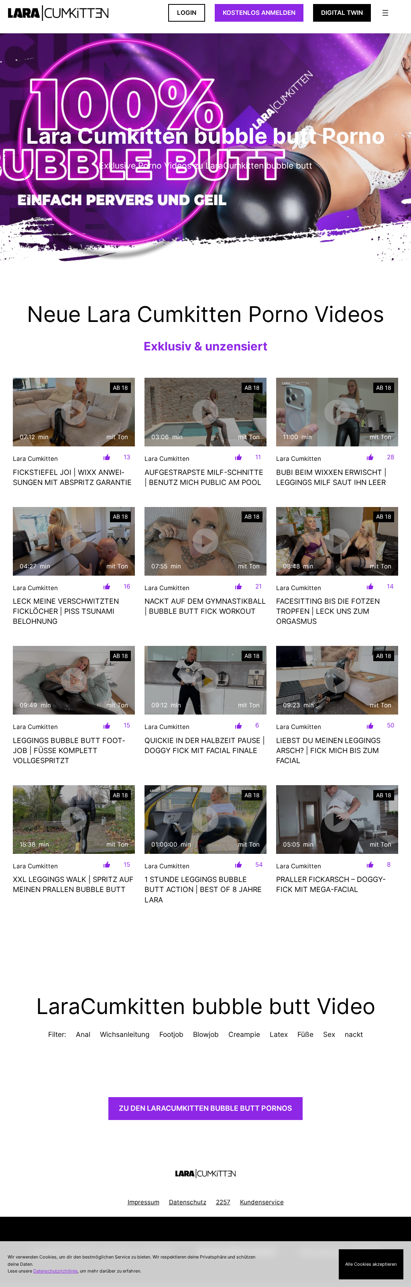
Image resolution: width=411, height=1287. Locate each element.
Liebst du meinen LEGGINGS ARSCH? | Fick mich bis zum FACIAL (328, 750)
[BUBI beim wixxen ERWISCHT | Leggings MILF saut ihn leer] (337, 412)
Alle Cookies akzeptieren (371, 1264)
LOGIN (186, 12)
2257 (223, 1202)
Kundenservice (262, 1202)
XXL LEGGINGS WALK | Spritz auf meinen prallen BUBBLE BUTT (73, 884)
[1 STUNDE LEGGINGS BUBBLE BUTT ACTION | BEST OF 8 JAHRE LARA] (205, 819)
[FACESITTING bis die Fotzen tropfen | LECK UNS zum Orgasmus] (337, 541)
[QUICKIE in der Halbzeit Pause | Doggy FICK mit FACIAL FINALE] (205, 680)
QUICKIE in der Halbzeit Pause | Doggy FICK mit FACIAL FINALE (204, 745)
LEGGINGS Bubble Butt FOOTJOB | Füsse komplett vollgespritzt (69, 750)
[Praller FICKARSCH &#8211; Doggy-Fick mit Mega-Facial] (337, 819)
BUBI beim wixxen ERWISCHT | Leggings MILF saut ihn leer (331, 477)
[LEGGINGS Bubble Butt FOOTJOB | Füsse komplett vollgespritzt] (74, 680)
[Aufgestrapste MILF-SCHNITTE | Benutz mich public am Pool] (205, 412)
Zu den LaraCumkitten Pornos (205, 1108)
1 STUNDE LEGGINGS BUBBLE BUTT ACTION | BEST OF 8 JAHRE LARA (203, 889)
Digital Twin (342, 12)
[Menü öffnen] (385, 13)
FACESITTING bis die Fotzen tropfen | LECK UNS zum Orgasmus (328, 611)
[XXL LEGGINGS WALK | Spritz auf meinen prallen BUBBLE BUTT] (74, 819)
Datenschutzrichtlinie (55, 1271)
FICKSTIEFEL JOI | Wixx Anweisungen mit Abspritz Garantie (72, 477)
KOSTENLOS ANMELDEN (259, 12)
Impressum (143, 1202)
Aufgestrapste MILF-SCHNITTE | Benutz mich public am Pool (203, 477)
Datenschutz (187, 1202)
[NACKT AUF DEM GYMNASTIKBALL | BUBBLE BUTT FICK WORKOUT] (205, 541)
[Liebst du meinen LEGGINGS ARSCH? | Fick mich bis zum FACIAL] (337, 680)
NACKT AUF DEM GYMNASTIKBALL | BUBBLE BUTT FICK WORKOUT (205, 606)
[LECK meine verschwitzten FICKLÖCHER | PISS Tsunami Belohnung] (74, 541)
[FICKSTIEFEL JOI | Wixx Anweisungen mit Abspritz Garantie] (74, 412)
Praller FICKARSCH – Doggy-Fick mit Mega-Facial (331, 884)
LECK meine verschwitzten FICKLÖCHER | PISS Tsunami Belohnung (66, 611)
